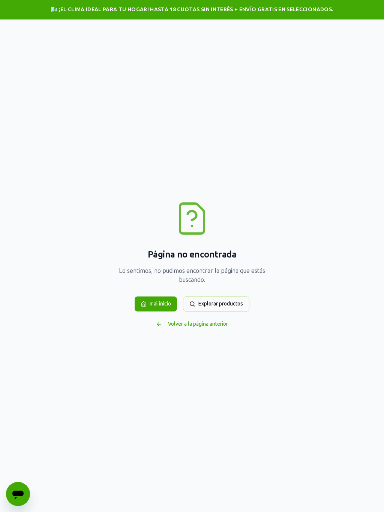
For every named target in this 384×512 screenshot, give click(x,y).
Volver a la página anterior (198, 324)
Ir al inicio (160, 304)
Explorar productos (220, 304)
